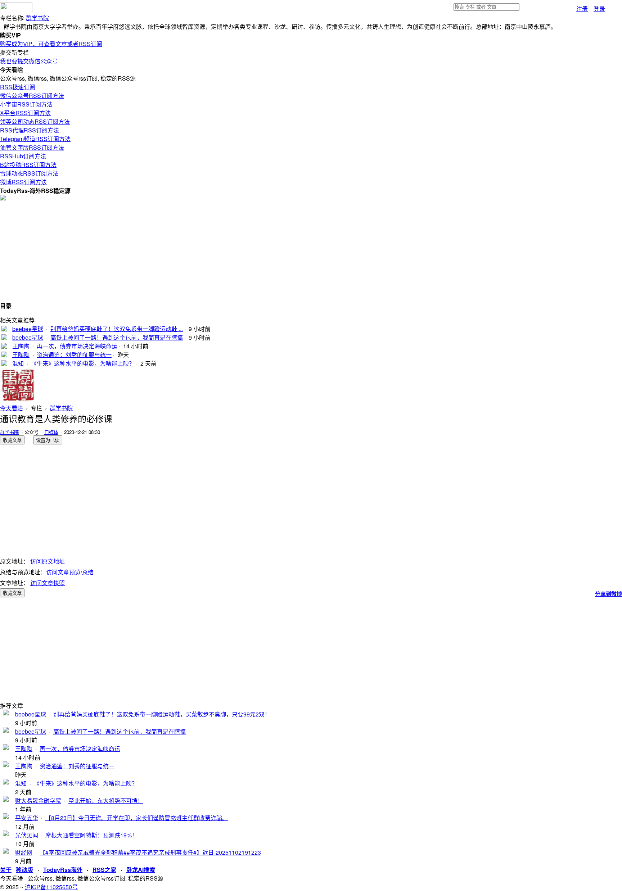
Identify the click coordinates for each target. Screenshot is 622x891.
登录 (599, 8)
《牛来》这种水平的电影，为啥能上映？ (83, 363)
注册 (582, 8)
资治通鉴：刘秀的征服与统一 (74, 354)
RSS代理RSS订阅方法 (29, 130)
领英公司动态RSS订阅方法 (35, 121)
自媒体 (51, 432)
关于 (6, 869)
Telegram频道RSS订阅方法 (35, 139)
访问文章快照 (47, 583)
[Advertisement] (216, 250)
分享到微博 (608, 594)
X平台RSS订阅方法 (25, 113)
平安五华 (26, 818)
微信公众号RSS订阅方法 (32, 95)
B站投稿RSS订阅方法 (28, 164)
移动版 (24, 869)
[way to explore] (16, 11)
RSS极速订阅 (17, 87)
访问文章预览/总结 (70, 572)
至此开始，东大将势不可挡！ (105, 800)
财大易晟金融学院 (38, 800)
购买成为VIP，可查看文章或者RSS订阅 (51, 44)
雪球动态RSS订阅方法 (29, 173)
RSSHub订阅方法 (23, 156)
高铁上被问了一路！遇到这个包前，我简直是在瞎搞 (116, 337)
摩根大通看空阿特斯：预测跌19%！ (91, 835)
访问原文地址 (47, 561)
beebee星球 (27, 329)
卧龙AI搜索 (140, 869)
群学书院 (37, 18)
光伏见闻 (26, 835)
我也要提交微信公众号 (29, 61)
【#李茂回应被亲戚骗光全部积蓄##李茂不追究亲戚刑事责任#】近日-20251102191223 (150, 852)
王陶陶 (21, 346)
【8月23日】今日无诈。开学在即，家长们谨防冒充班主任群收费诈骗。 (136, 818)
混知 (18, 363)
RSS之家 (104, 869)
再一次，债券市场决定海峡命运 (77, 346)
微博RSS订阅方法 (23, 182)
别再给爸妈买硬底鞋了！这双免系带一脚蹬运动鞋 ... (116, 329)
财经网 (23, 852)
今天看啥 (11, 408)
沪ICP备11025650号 (51, 887)
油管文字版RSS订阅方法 (32, 147)
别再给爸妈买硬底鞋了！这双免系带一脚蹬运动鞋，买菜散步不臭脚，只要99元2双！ (161, 714)
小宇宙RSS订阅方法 (26, 104)
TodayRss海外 (62, 869)
